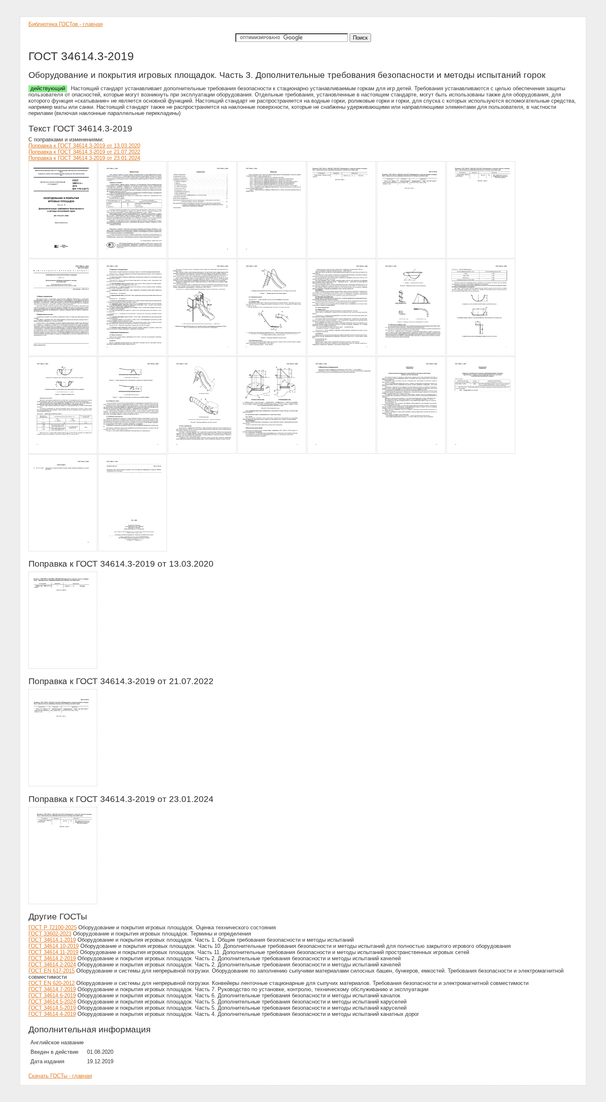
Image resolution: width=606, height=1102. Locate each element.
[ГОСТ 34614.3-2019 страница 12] (342, 355)
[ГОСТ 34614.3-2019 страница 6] (411, 257)
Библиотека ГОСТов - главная (65, 24)
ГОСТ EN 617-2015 (51, 971)
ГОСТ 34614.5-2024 (52, 1002)
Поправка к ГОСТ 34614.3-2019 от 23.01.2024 (84, 158)
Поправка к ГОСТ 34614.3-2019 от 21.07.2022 (84, 152)
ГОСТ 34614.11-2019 (53, 952)
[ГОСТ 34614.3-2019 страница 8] (63, 355)
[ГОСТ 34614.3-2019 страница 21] (481, 452)
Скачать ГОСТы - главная (60, 1076)
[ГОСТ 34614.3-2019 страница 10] (202, 355)
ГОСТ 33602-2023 (49, 934)
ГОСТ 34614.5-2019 (52, 1008)
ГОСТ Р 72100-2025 (52, 927)
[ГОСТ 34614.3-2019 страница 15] (63, 452)
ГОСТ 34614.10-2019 (53, 946)
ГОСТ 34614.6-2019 (52, 995)
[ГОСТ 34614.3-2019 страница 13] (411, 355)
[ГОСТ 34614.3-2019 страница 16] (133, 452)
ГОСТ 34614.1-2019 (52, 940)
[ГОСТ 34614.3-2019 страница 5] (342, 257)
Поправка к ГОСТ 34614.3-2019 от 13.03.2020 (84, 146)
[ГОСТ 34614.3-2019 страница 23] (133, 550)
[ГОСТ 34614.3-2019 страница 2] (133, 257)
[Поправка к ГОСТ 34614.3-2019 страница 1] (63, 667)
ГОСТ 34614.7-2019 (52, 989)
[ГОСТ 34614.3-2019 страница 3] (202, 257)
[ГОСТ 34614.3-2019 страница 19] (342, 452)
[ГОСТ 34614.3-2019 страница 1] (63, 257)
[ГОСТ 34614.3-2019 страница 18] (272, 452)
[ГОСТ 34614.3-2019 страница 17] (202, 452)
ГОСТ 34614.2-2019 (52, 958)
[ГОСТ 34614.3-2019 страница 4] (272, 257)
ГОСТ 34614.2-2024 (52, 964)
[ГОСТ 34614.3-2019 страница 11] (272, 355)
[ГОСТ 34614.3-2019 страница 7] (481, 257)
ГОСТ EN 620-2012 (51, 983)
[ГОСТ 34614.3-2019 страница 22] (63, 550)
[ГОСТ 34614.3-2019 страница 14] (481, 355)
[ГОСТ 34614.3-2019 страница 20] (411, 452)
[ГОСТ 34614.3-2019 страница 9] (133, 355)
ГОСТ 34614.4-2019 (52, 1014)
